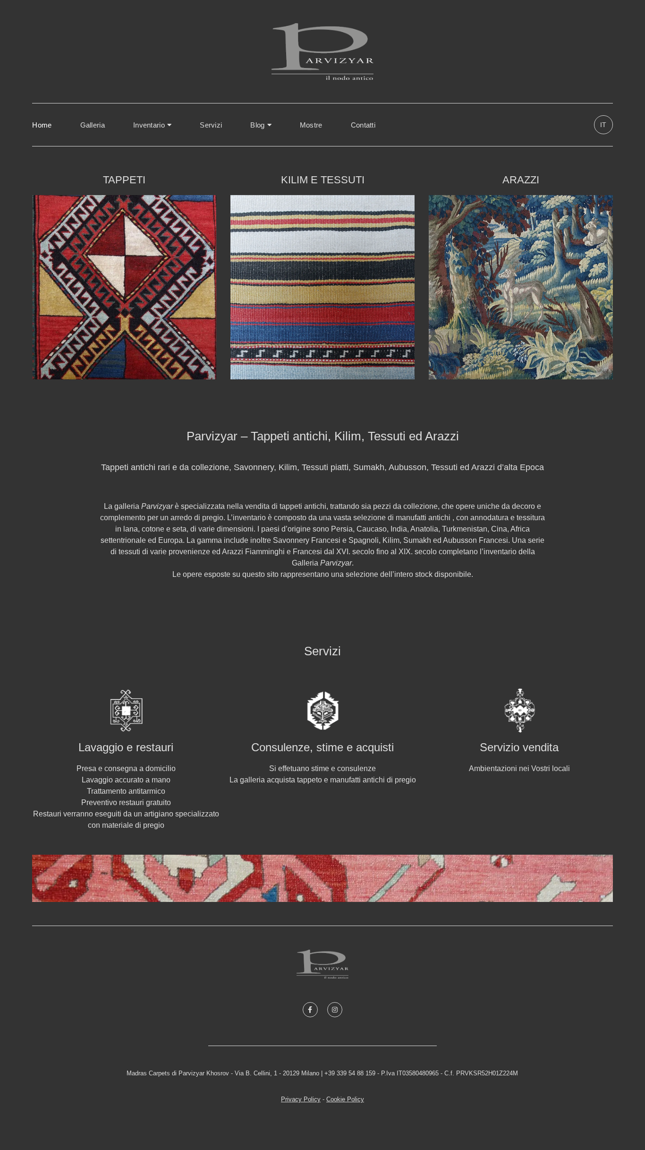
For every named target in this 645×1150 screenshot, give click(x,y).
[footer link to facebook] (310, 1009)
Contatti (363, 125)
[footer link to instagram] (334, 1009)
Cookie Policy (345, 1099)
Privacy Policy (301, 1099)
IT (603, 125)
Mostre (311, 125)
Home (41, 125)
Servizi (211, 125)
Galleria (92, 125)
